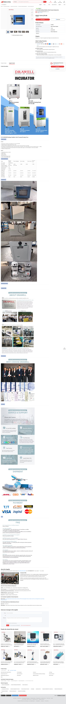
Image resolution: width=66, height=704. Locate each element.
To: (5, 615)
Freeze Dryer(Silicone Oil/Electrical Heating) (39, 673)
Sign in (64, 2)
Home (2, 6)
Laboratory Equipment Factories (14, 688)
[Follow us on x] (59, 695)
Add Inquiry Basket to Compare (18, 35)
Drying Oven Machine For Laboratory (47, 688)
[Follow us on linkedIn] (64, 695)
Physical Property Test (4, 673)
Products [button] (15, 1)
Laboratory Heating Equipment (22, 6)
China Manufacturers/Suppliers (26, 698)
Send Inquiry (43, 19)
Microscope (40, 598)
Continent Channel (43, 698)
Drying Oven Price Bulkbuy (21, 691)
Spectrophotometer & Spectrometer (6, 672)
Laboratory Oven (38, 688)
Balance (5, 599)
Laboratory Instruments (14, 6)
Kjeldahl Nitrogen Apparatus (5, 675)
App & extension (54, 4)
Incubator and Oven (32, 598)
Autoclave (18, 598)
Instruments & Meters (7, 6)
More (1, 692)
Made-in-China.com (29, 699)
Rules (64, 4)
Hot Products (14, 698)
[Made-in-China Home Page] (6, 2)
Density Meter (19, 675)
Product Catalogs (13, 670)
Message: (4, 617)
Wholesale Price (38, 698)
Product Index (48, 698)
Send (7, 625)
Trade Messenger (15, 695)
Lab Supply (32, 688)
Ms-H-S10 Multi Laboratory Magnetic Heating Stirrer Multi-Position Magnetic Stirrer (58, 662)
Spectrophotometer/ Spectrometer (11, 598)
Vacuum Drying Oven (31, 6)
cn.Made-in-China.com (41, 699)
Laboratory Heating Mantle (5, 684)
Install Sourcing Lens (23, 695)
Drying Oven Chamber (5, 691)
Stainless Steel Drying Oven (58, 688)
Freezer (27, 598)
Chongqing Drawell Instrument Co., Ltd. (43, 11)
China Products (19, 698)
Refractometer (51, 675)
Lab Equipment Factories (5, 688)
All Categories (4, 4)
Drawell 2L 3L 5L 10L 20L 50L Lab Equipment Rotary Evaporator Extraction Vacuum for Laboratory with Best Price (6, 644)
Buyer (44, 4)
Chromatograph (24, 598)
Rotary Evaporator (51, 673)
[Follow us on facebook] (58, 695)
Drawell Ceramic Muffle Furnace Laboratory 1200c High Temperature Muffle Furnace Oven (45, 644)
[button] (42, 1)
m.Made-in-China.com (35, 699)
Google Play (9, 695)
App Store (3, 695)
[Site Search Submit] (45, 2)
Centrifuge (36, 598)
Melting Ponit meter (35, 675)
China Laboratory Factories (25, 688)
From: (5, 613)
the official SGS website (22, 570)
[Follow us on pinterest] (63, 695)
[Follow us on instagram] (60, 695)
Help (49, 4)
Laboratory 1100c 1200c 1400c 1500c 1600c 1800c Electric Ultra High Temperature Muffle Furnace (32, 644)
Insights (52, 698)
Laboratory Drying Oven (13, 691)
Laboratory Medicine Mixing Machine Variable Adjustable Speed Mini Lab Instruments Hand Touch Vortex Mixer (45, 662)
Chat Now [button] (58, 19)
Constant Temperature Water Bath (16, 684)
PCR (20, 598)
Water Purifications (19, 673)
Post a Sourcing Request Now (26, 625)
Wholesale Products (33, 698)
